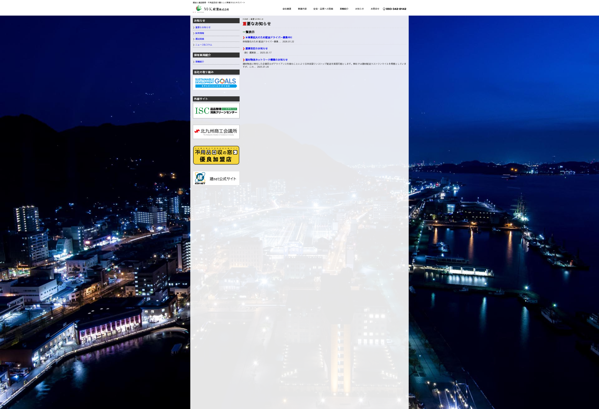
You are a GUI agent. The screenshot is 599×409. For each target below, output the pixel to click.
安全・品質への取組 (323, 8)
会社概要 (286, 8)
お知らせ (359, 8)
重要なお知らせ (203, 27)
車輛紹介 (344, 8)
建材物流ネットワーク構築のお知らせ (266, 59)
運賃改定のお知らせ (256, 48)
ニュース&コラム (203, 44)
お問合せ (375, 8)
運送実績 (199, 38)
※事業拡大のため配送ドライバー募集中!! (268, 37)
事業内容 (302, 8)
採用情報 (199, 33)
